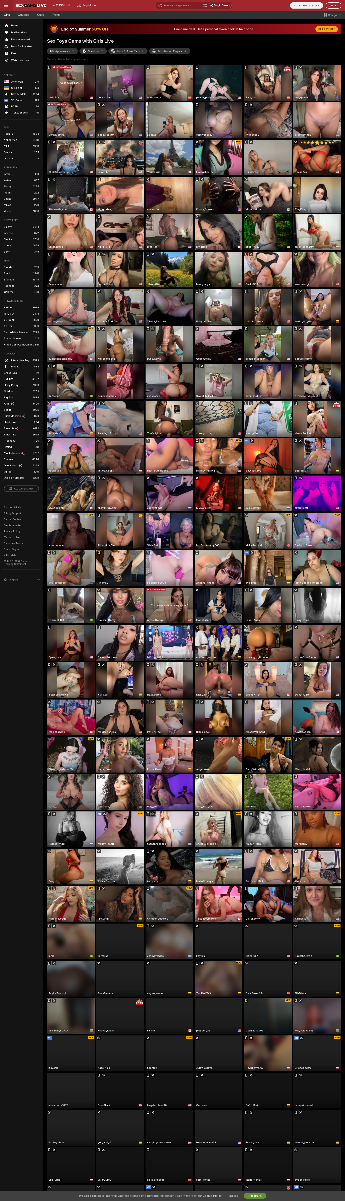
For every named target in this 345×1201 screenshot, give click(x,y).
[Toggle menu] (6, 5)
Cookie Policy (212, 1195)
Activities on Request (170, 51)
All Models (10, 555)
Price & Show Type (128, 51)
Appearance (62, 51)
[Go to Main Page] (31, 5)
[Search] (205, 5)
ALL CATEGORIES (24, 488)
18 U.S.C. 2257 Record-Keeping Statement (17, 562)
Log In (333, 5)
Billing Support (12, 513)
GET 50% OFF (326, 29)
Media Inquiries (13, 525)
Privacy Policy (12, 531)
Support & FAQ (12, 507)
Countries (93, 51)
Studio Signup (12, 549)
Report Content (13, 519)
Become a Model (14, 543)
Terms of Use (12, 537)
